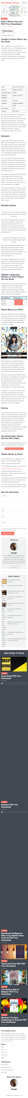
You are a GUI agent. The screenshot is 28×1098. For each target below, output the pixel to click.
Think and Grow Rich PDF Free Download (13, 965)
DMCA (2, 1057)
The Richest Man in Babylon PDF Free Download (10, 991)
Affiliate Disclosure (6, 1067)
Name (3, 510)
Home (2, 1047)
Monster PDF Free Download (14, 585)
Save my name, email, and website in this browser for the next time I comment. (14, 529)
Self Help (4, 18)
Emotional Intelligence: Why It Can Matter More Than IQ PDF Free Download (12, 936)
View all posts (14, 567)
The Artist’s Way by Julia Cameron (11, 468)
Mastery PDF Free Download (9, 806)
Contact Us (4, 1052)
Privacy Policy (4, 1055)
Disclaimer (3, 1072)
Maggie (11, 26)
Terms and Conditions (7, 1070)
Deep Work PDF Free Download (11, 677)
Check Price (18, 301)
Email (3, 516)
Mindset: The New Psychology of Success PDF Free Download (14, 1020)
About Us (3, 1049)
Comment (3, 495)
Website (3, 522)
